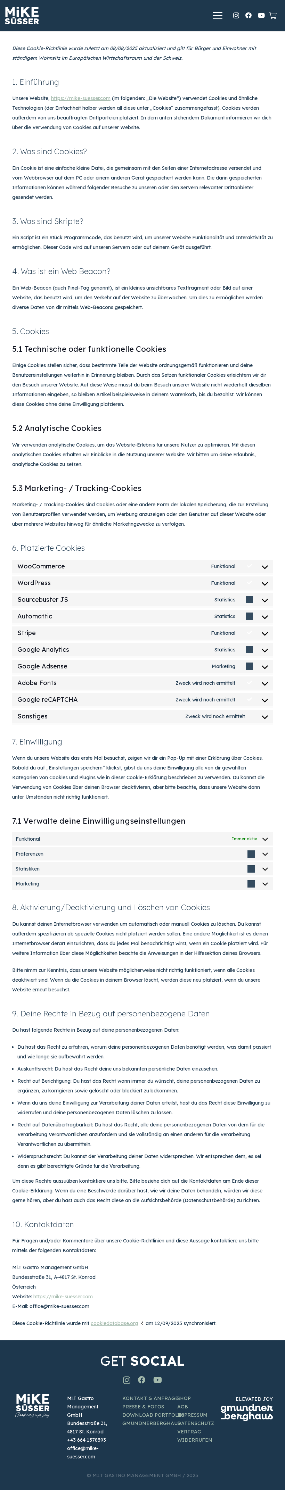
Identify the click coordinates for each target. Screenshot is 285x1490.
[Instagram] (236, 15)
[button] (217, 15)
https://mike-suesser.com (81, 98)
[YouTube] (261, 15)
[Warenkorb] (272, 15)
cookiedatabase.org (114, 1323)
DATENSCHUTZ (195, 1423)
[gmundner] (247, 1413)
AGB (182, 1407)
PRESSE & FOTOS (143, 1407)
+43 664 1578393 (86, 1440)
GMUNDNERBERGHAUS (151, 1423)
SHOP (184, 1398)
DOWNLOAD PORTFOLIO (153, 1415)
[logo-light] (22, 15)
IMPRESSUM (192, 1415)
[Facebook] (248, 15)
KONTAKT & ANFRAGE (150, 1398)
